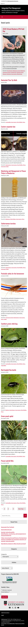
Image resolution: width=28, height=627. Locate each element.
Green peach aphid (7, 416)
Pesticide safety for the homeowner (12, 274)
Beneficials (9, 70)
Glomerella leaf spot (6, 529)
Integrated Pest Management (11, 8)
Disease (4, 74)
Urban (7, 166)
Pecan (18, 503)
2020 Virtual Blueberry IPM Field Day (13, 30)
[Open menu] (2, 17)
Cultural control (19, 72)
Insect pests (14, 74)
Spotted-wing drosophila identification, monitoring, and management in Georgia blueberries (13, 534)
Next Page (21, 508)
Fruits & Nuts (13, 219)
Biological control (16, 70)
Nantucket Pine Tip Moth (9, 80)
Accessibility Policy (11, 623)
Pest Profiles (19, 122)
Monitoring (19, 74)
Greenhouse (12, 410)
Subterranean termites (8, 223)
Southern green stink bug (9, 324)
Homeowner (8, 165)
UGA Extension (4, 619)
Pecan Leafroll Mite (7, 461)
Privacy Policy (4, 623)
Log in (2, 615)
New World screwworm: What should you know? (13, 543)
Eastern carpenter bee (8, 127)
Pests (24, 122)
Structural (3, 166)
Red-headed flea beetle (8, 370)
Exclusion (9, 74)
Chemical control (6, 72)
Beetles (7, 410)
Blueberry (23, 70)
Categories (4, 554)
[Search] (25, 516)
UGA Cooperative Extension (12, 1)
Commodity (8, 122)
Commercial (13, 72)
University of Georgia (7, 620)
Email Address (5, 592)
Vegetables (3, 365)
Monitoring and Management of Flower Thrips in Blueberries (13, 172)
